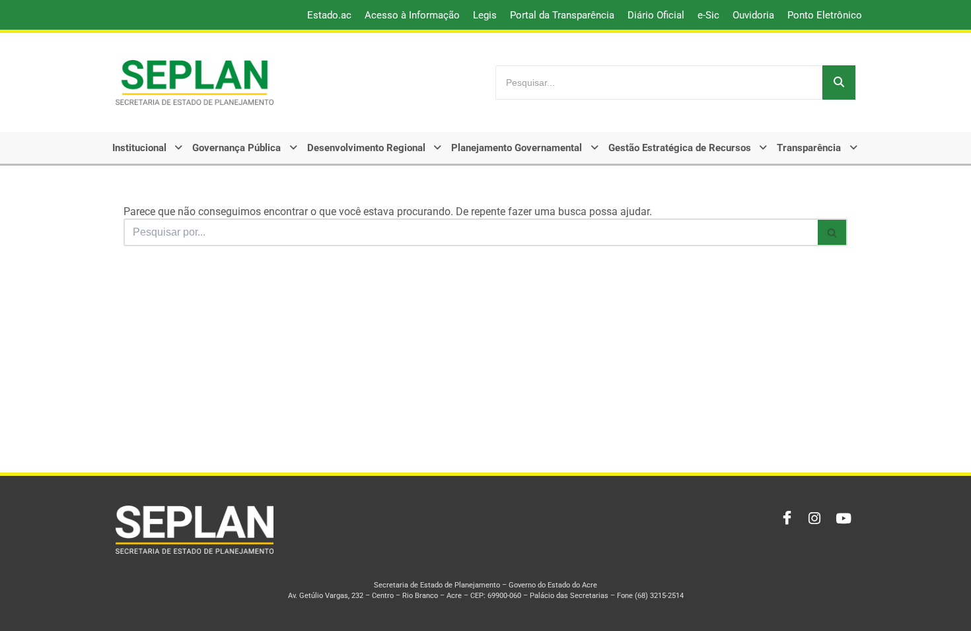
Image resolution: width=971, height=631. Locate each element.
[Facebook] (784, 519)
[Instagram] (813, 519)
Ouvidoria (753, 15)
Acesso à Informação (412, 15)
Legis (485, 15)
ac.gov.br (141, 14)
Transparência (809, 148)
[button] (148, 148)
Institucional (139, 148)
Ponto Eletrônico (824, 15)
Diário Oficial (656, 15)
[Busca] (832, 232)
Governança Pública (236, 148)
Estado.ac (329, 15)
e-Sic (708, 15)
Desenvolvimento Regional (366, 148)
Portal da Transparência (562, 15)
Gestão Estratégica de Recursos (679, 148)
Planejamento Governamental (516, 148)
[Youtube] (842, 519)
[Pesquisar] (838, 82)
